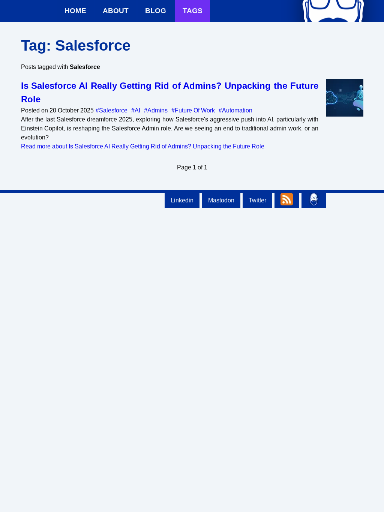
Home (75, 11)
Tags (192, 11)
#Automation (235, 110)
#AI (135, 110)
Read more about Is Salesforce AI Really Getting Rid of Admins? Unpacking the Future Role (142, 146)
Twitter (257, 200)
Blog (155, 11)
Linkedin (182, 200)
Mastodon (221, 200)
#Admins (156, 110)
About (116, 11)
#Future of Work (193, 110)
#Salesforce (112, 110)
